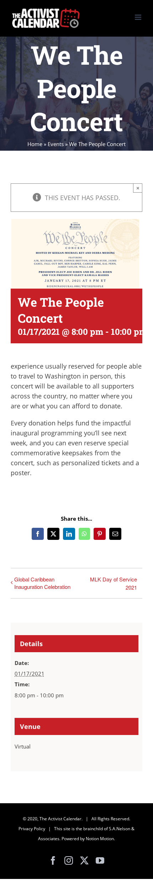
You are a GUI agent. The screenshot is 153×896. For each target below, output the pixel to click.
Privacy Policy (32, 829)
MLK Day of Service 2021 (113, 583)
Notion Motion (100, 839)
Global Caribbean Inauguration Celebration (42, 582)
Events (56, 143)
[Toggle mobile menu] (138, 17)
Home (34, 143)
